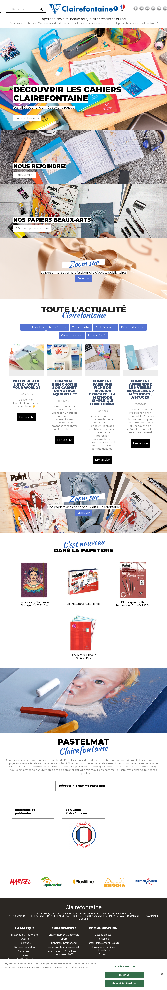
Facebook (135, 8)
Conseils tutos (81, 327)
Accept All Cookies (124, 983)
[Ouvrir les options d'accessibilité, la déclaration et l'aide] (115, 8)
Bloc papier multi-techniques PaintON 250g (133, 604)
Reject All (124, 974)
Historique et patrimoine (25, 811)
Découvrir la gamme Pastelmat (82, 785)
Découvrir (83, 278)
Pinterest (153, 8)
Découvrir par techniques (32, 228)
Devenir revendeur (25, 947)
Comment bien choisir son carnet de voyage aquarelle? (64, 387)
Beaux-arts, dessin (133, 327)
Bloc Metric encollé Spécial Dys (83, 657)
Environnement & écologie (64, 934)
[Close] (161, 974)
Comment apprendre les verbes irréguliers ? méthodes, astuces (140, 389)
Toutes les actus (33, 327)
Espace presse (103, 934)
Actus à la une (57, 327)
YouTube (147, 8)
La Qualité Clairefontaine (76, 811)
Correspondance (72, 335)
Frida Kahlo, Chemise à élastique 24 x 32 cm (34, 604)
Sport (64, 938)
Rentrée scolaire (105, 327)
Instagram (159, 8)
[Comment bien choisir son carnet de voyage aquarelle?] (64, 357)
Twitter (141, 8)
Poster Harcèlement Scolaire (103, 942)
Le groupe (25, 942)
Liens (25, 955)
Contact (103, 954)
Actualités (103, 938)
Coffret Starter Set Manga (83, 603)
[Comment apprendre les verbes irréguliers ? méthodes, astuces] (140, 357)
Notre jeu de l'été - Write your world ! (26, 384)
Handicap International (64, 942)
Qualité (25, 938)
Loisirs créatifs (97, 335)
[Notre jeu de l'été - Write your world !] (26, 357)
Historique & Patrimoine (24, 934)
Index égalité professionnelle (64, 947)
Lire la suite (26, 417)
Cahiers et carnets (27, 118)
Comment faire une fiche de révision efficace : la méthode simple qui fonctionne (102, 392)
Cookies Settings (124, 966)
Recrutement (24, 174)
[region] (83, 974)
